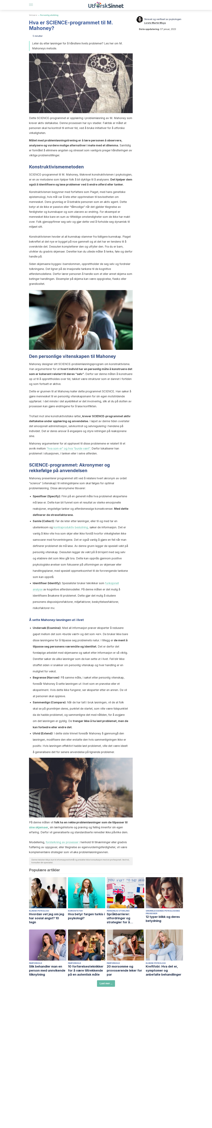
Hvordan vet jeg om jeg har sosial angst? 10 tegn (46, 918)
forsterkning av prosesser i (63, 842)
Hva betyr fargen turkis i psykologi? (86, 916)
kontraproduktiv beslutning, (71, 527)
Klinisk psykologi (39, 911)
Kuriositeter (75, 911)
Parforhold (35, 963)
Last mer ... (106, 983)
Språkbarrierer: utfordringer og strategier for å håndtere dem (118, 918)
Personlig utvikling (49, 15)
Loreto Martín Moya (155, 23)
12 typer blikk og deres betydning (163, 919)
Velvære (33, 15)
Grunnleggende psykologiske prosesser (163, 912)
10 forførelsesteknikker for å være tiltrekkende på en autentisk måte (85, 970)
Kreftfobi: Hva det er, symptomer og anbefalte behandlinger (163, 970)
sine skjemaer (38, 827)
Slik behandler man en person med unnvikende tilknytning (47, 970)
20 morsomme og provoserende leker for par (124, 970)
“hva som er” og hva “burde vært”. (69, 448)
